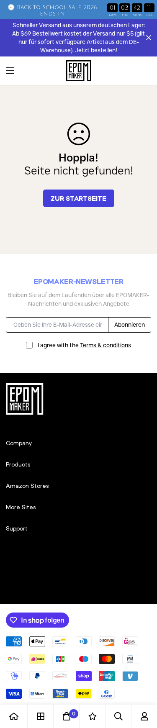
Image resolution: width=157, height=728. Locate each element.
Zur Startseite (78, 198)
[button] (142, 71)
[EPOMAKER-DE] (78, 70)
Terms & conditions (105, 345)
